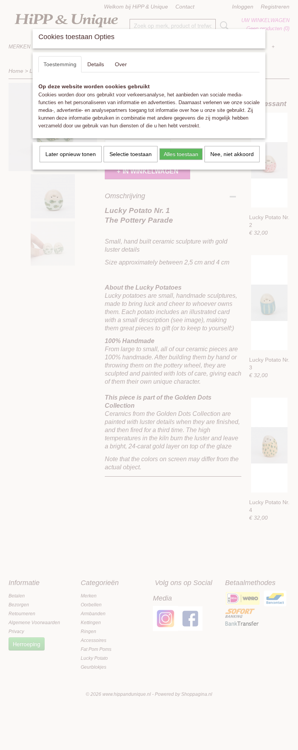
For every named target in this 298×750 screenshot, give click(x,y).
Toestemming (59, 64)
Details (95, 64)
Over (121, 64)
